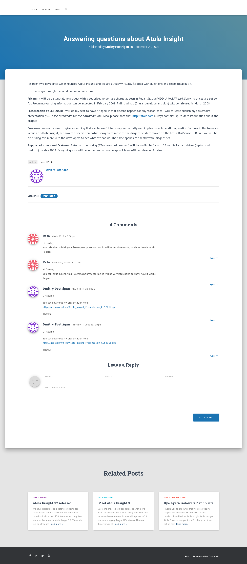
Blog (57, 9)
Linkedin (36, 556)
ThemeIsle (213, 556)
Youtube (49, 556)
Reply (215, 258)
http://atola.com (142, 116)
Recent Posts (46, 162)
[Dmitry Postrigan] (36, 176)
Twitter (43, 556)
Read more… (56, 523)
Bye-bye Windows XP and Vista (189, 503)
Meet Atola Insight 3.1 (115, 503)
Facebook (30, 556)
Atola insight (49, 196)
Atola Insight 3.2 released (52, 503)
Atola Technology (40, 9)
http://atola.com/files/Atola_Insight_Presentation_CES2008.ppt (79, 307)
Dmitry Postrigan (57, 170)
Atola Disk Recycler (175, 497)
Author (32, 162)
